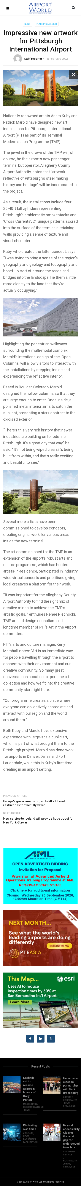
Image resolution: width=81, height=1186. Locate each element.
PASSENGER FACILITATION (30, 1141)
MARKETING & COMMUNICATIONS (33, 1105)
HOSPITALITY (70, 1161)
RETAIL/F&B (69, 1106)
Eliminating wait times (30, 1127)
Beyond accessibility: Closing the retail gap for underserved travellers (70, 1136)
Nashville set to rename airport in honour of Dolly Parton (29, 1088)
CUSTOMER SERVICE (69, 1153)
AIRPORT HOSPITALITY (70, 1098)
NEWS (27, 24)
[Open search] (73, 7)
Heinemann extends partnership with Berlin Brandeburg (70, 1085)
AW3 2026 (28, 1133)
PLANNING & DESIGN (47, 24)
